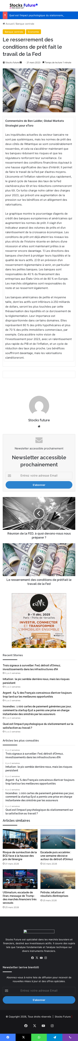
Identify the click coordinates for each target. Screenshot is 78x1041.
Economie (33, 31)
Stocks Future (63, 1016)
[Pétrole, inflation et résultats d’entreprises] (57, 879)
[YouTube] (41, 958)
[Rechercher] (73, 7)
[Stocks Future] (23, 6)
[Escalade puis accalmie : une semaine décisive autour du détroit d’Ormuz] (57, 839)
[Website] (39, 426)
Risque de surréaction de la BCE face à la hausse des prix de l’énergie (20, 856)
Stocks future (12, 62)
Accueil (9, 23)
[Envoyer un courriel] (21, 62)
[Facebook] (32, 958)
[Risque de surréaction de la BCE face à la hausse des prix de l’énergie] (20, 839)
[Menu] (4, 7)
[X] (37, 958)
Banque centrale (25, 23)
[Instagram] (45, 958)
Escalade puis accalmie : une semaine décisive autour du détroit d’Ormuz (56, 856)
